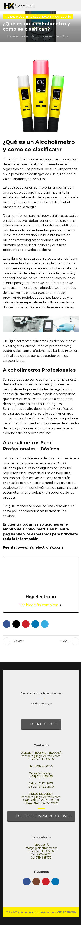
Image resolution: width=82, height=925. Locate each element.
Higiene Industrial (18, 16)
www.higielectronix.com (40, 547)
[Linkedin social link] (35, 624)
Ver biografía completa (38, 605)
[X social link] (16, 624)
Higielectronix (17, 36)
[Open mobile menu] (77, 6)
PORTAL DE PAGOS (43, 724)
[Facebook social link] (6, 624)
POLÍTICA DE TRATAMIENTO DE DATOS (43, 816)
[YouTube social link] (46, 881)
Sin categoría (60, 16)
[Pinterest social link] (26, 624)
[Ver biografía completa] (60, 605)
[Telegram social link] (45, 624)
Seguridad (41, 16)
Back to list (41, 641)
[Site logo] (19, 5)
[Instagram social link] (36, 881)
